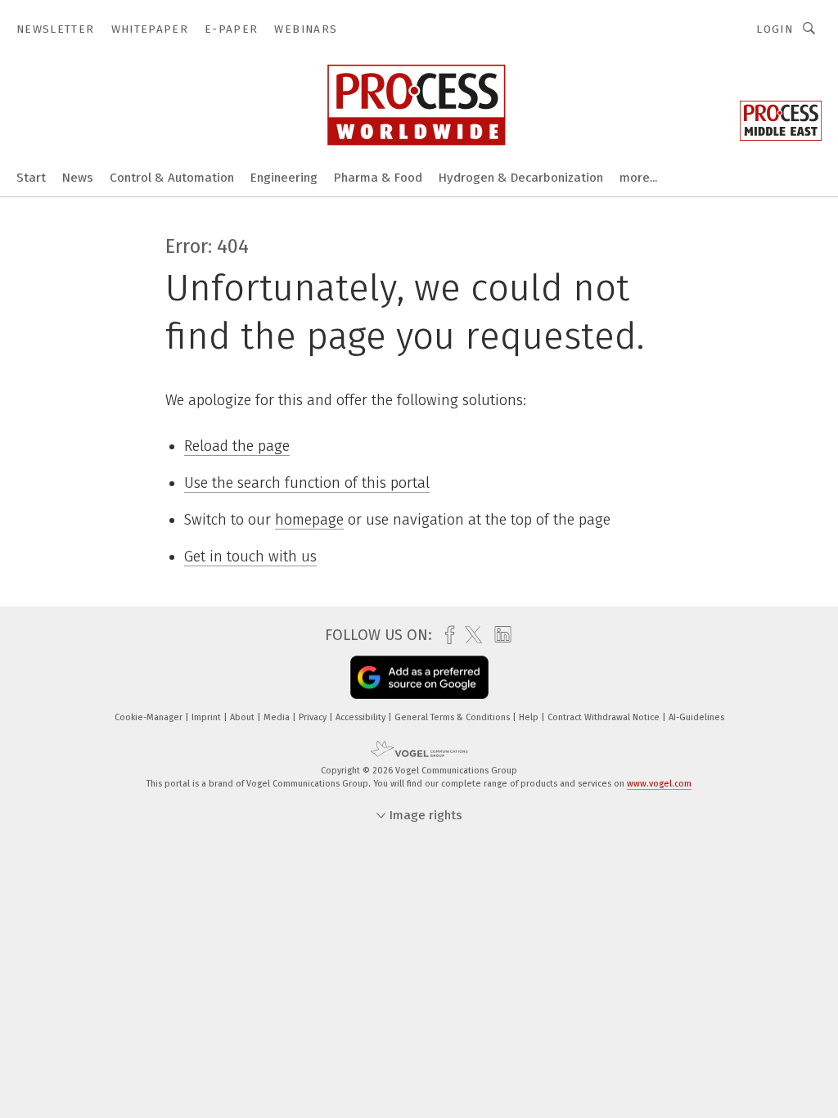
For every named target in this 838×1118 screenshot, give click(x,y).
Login (774, 29)
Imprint (207, 717)
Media (278, 717)
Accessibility (362, 717)
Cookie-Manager (150, 717)
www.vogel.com (659, 783)
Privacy (314, 717)
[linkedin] (498, 635)
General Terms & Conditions (453, 717)
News (77, 177)
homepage (309, 520)
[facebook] (445, 635)
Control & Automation (172, 177)
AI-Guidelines (696, 717)
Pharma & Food (378, 177)
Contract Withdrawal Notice (604, 717)
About (243, 717)
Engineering (284, 177)
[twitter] (469, 635)
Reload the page (237, 446)
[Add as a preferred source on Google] (419, 677)
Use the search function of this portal (307, 483)
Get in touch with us (250, 557)
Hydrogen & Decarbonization (521, 177)
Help (530, 717)
